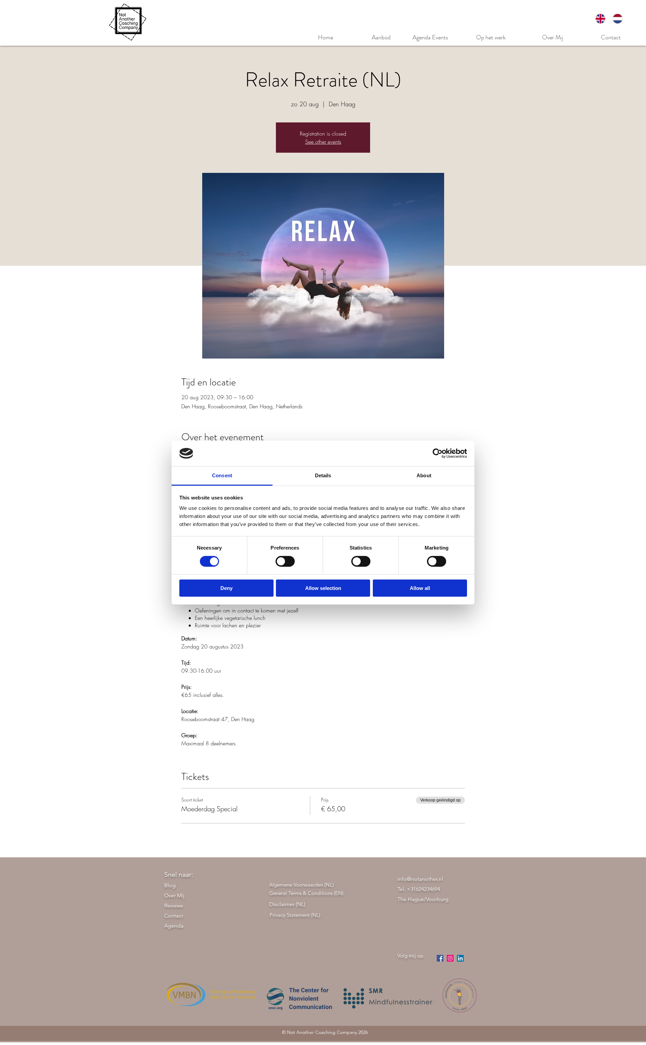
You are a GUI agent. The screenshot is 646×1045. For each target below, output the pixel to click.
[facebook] (440, 958)
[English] (600, 18)
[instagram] (450, 958)
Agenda (173, 926)
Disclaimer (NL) (287, 904)
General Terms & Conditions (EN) (306, 893)
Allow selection (323, 588)
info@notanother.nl (420, 879)
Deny (226, 588)
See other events (323, 141)
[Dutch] (617, 18)
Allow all (420, 588)
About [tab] (424, 475)
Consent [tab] (222, 475)
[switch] (285, 561)
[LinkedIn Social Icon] (460, 958)
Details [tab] (323, 475)
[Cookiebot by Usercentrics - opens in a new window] (437, 453)
